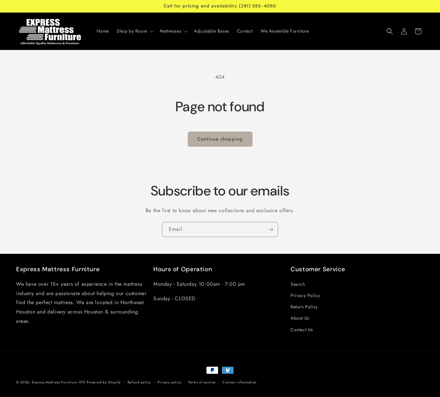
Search (298, 284)
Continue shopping (220, 139)
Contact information (240, 382)
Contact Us (302, 329)
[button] (134, 31)
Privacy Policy (305, 295)
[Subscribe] (270, 229)
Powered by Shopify (104, 382)
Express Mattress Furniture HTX (58, 382)
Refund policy (139, 382)
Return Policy (304, 306)
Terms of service (202, 382)
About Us (300, 318)
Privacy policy (169, 382)
